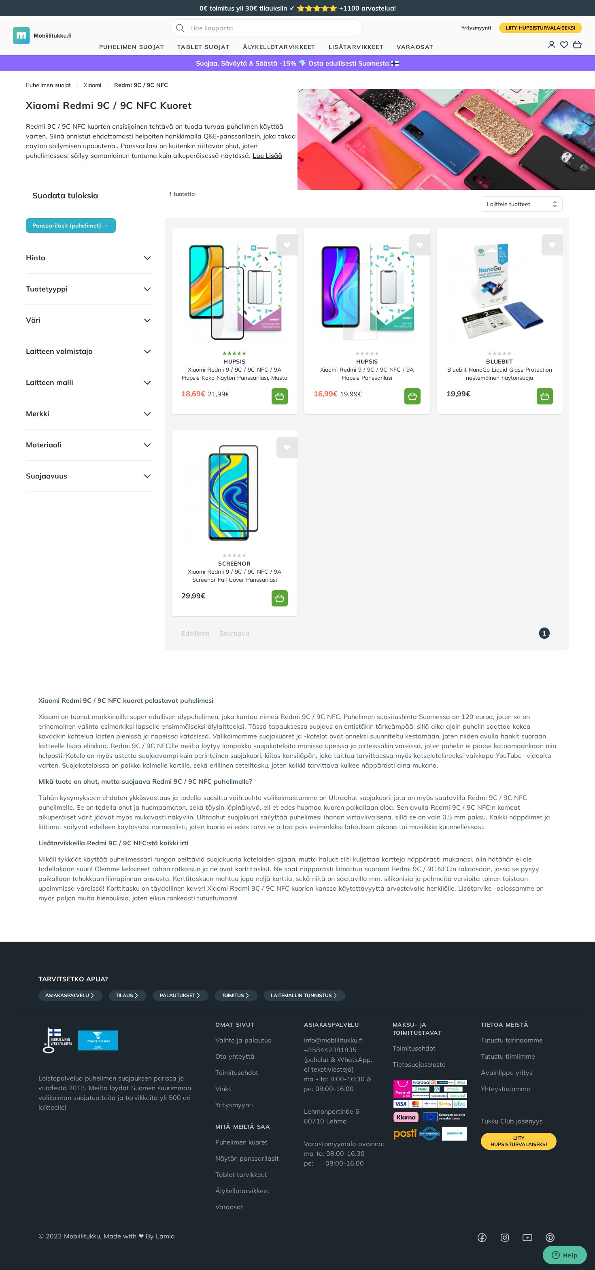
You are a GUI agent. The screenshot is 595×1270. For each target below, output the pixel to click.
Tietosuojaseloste (419, 1064)
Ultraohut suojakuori (359, 797)
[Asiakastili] (552, 44)
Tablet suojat (203, 47)
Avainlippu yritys (507, 1072)
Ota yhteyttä (235, 1056)
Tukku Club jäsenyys (512, 1121)
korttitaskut (252, 869)
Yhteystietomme (505, 1089)
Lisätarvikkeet (356, 47)
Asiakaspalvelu (67, 995)
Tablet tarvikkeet (241, 1174)
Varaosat (415, 47)
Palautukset (177, 995)
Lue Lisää (267, 155)
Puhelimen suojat (131, 47)
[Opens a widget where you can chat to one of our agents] (564, 1256)
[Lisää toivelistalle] (287, 244)
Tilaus (124, 995)
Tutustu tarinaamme (512, 1040)
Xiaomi (92, 85)
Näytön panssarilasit (247, 1158)
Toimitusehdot (236, 1072)
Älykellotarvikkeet (279, 47)
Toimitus (233, 995)
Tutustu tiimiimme (508, 1056)
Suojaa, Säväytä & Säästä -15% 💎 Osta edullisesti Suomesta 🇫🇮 (297, 63)
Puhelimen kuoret (241, 1142)
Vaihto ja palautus (243, 1040)
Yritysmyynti (477, 28)
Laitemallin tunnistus (301, 995)
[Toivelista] (564, 44)
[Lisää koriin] (280, 396)
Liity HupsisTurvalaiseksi (540, 28)
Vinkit (223, 1089)
